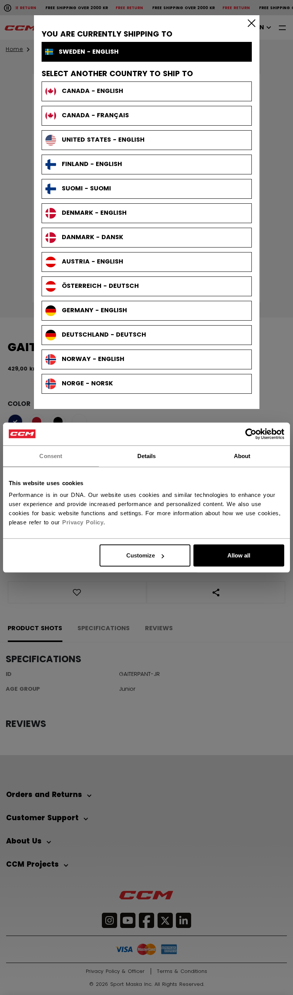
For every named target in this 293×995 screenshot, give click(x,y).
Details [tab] (146, 455)
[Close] (249, 22)
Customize (140, 555)
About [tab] (242, 455)
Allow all (238, 555)
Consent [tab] (50, 455)
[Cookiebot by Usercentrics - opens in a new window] (250, 433)
